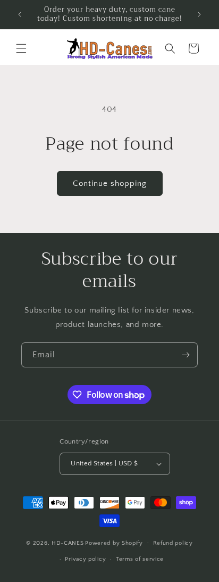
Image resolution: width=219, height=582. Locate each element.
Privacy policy (85, 559)
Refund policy (173, 543)
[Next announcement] (199, 14)
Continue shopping (110, 183)
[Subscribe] (185, 354)
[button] (21, 48)
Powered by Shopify (114, 542)
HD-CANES (68, 542)
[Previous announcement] (19, 14)
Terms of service (140, 559)
